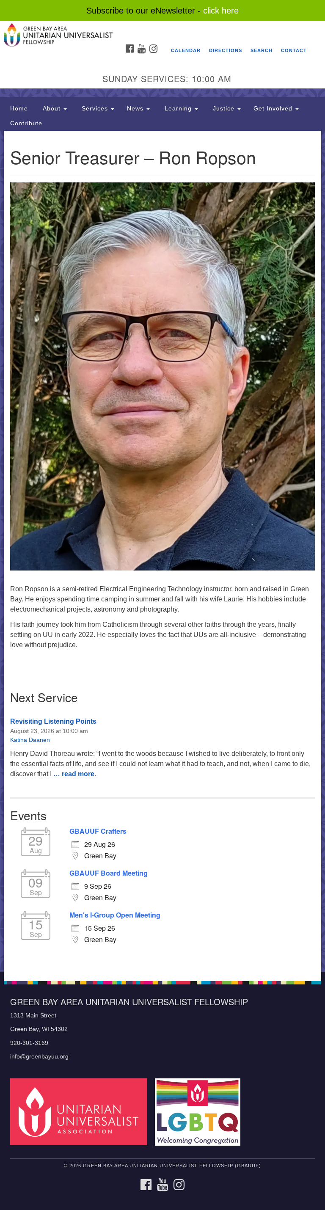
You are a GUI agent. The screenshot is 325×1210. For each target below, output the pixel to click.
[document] (162, 551)
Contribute (26, 123)
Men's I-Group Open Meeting (114, 915)
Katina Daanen (30, 739)
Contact (294, 50)
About (52, 108)
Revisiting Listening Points (53, 721)
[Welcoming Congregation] (200, 1111)
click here (221, 10)
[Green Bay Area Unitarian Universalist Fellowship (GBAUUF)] (162, 29)
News (136, 108)
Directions (225, 50)
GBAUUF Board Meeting (108, 873)
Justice (224, 108)
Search (262, 50)
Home (19, 108)
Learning (178, 108)
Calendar (186, 50)
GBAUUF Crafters (98, 831)
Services (95, 108)
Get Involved (274, 108)
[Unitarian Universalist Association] (81, 1111)
